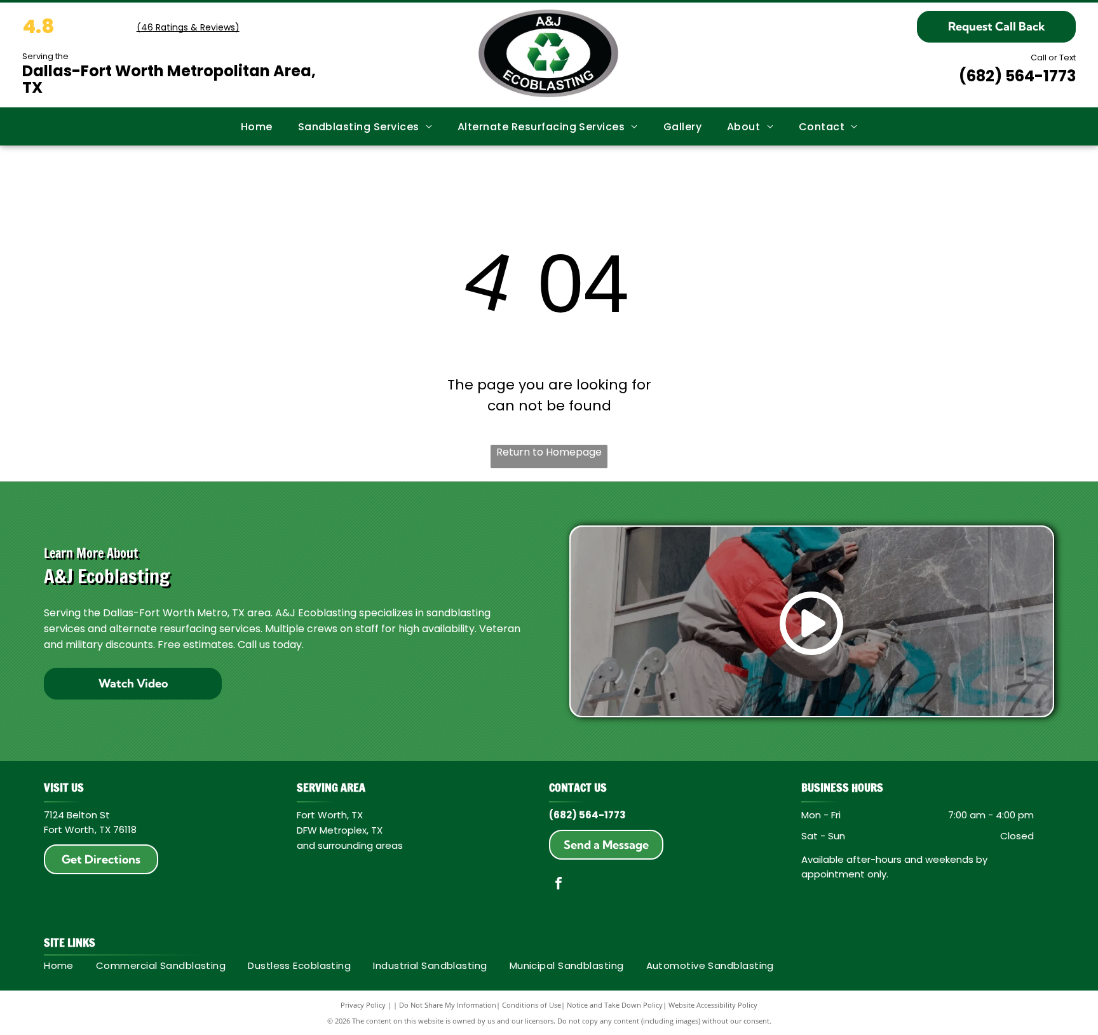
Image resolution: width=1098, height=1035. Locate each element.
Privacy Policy (363, 1005)
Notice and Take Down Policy (615, 1005)
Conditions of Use (531, 1005)
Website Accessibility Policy (712, 1005)
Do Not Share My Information (447, 1005)
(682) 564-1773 (1017, 75)
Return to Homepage (549, 452)
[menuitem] (256, 126)
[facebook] (558, 885)
